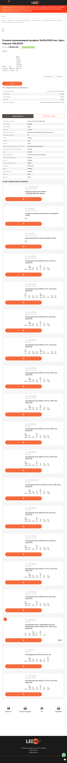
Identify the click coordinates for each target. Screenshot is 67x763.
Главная (3, 20)
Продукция (11, 20)
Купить (12, 83)
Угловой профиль (36, 20)
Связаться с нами (49, 116)
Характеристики (18, 116)
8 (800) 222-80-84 (33, 750)
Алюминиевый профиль (23, 20)
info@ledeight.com (33, 752)
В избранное (49, 76)
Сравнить (59, 76)
